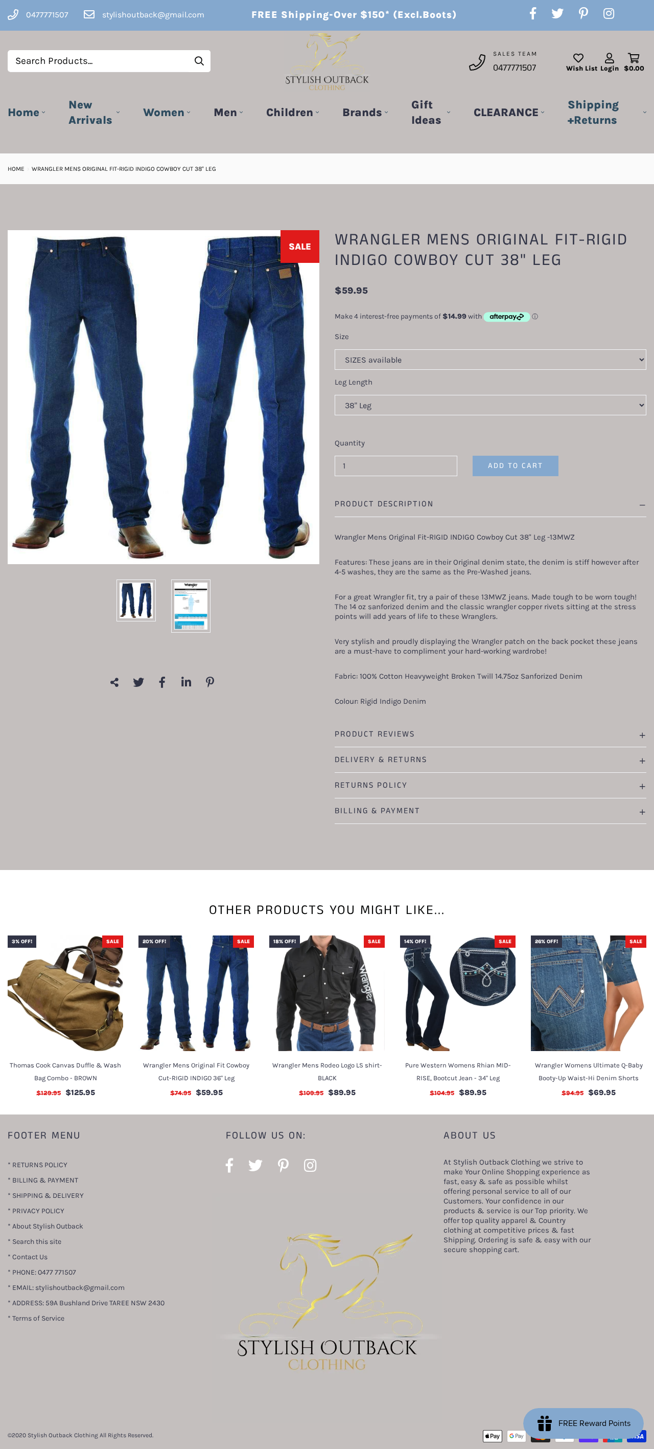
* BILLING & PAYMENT (43, 1180)
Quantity (350, 443)
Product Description (384, 504)
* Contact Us (28, 1257)
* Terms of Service (36, 1318)
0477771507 (514, 68)
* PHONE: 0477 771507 (42, 1272)
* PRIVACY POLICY (36, 1211)
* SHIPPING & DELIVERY (46, 1195)
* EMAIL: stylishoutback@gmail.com (66, 1287)
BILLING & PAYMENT (378, 811)
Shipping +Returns (593, 112)
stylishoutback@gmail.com (153, 14)
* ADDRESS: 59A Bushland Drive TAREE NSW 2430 (86, 1303)
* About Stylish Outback (45, 1226)
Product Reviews (375, 734)
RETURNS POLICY (371, 785)
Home (23, 112)
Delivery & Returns (381, 760)
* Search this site (34, 1241)
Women (163, 112)
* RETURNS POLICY (37, 1165)
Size (342, 336)
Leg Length (353, 382)
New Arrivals (90, 112)
